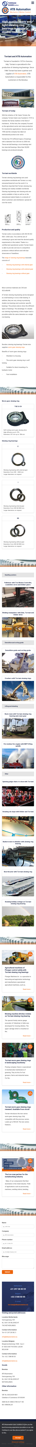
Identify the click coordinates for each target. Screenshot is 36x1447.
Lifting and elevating (11, 706)
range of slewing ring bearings (15, 258)
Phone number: (7, 1240)
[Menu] (33, 3)
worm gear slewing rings (16, 347)
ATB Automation (20, 74)
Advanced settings (18, 1442)
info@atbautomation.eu (9, 1337)
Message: (5, 1256)
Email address (7, 1248)
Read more (27, 989)
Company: (5, 1231)
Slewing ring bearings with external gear (19, 269)
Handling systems (10, 575)
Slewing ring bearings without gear (17, 273)
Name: (4, 1223)
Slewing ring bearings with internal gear (19, 265)
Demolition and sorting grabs (14, 642)
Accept (18, 1438)
